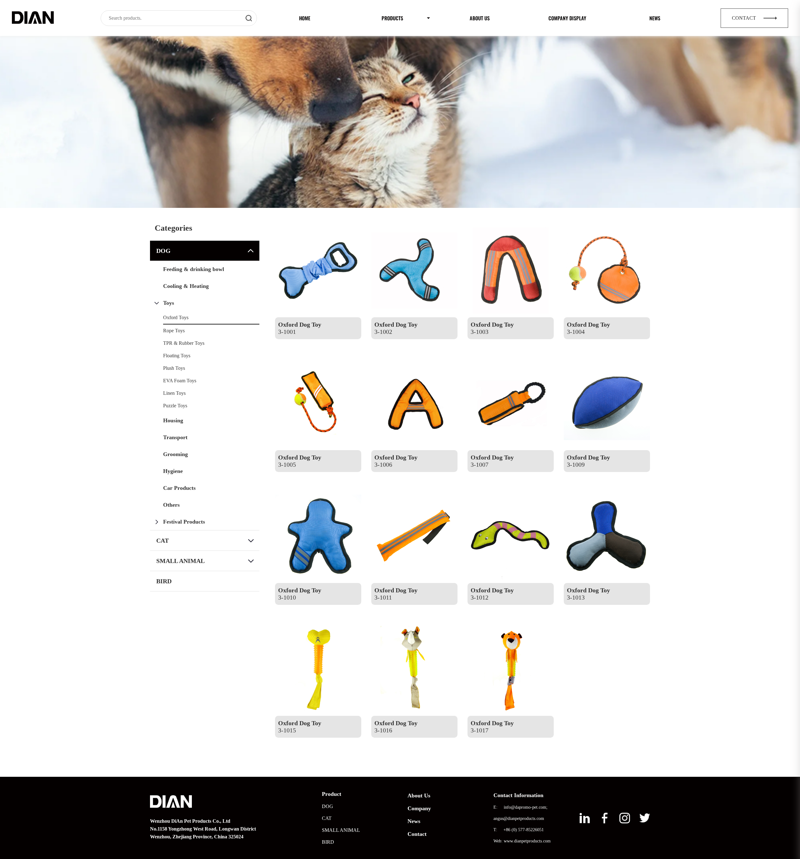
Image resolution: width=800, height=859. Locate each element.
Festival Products (184, 522)
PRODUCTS (392, 18)
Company (419, 808)
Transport (175, 437)
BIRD (164, 581)
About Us (419, 795)
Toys (168, 303)
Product (331, 794)
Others (171, 505)
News (414, 821)
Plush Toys (174, 368)
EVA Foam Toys (179, 380)
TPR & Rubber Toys (183, 343)
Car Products (179, 488)
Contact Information (518, 795)
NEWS (654, 18)
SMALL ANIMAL (180, 560)
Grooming (175, 454)
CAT (162, 540)
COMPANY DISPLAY (567, 18)
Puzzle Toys (175, 405)
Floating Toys (176, 355)
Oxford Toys (175, 317)
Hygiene (173, 471)
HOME (304, 18)
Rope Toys (174, 330)
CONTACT (744, 18)
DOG (163, 250)
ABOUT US (480, 18)
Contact (417, 834)
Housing (173, 420)
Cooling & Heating (186, 286)
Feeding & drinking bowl (193, 269)
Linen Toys (174, 393)
